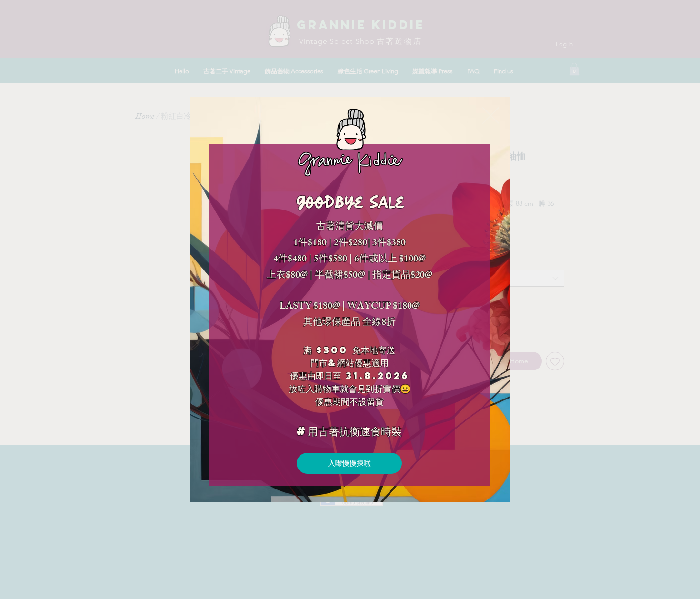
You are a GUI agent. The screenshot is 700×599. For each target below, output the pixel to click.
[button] (490, 115)
